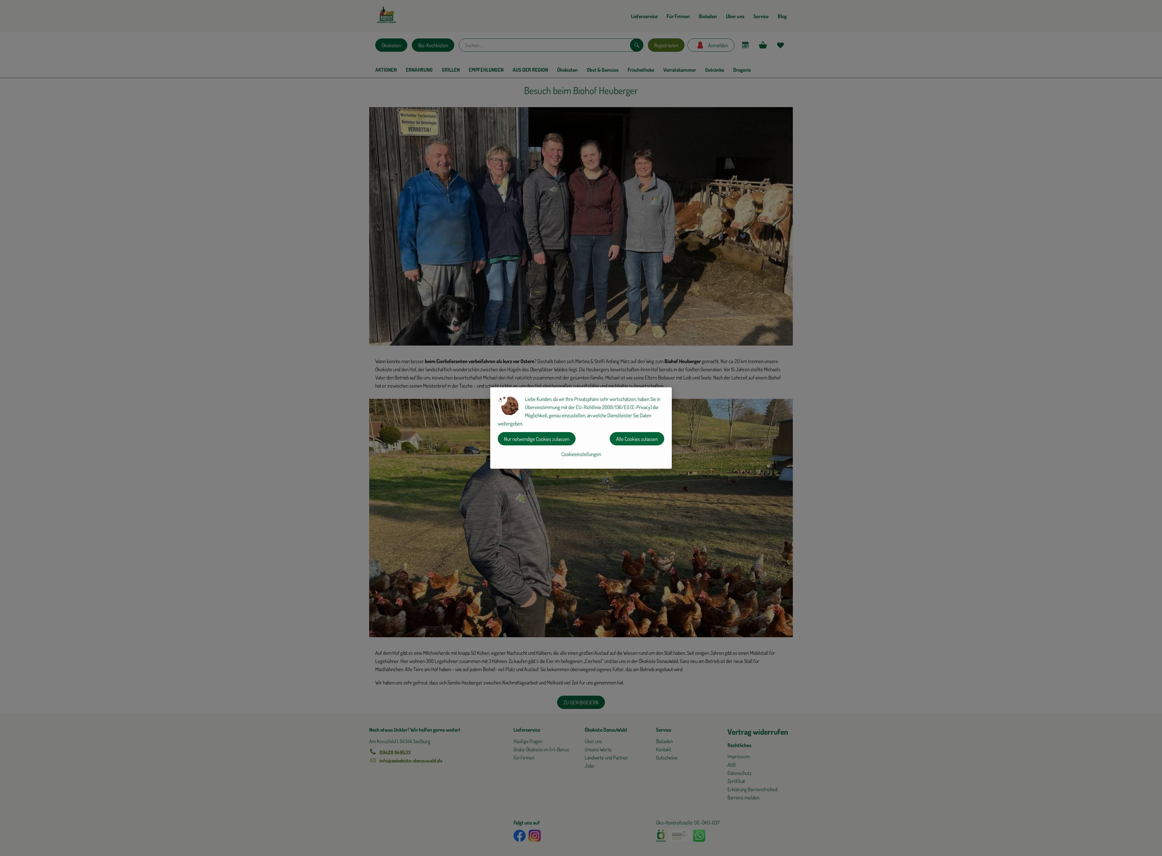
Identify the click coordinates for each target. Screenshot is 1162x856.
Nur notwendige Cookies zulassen (536, 439)
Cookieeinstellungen (581, 454)
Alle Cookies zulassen (637, 439)
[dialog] (581, 428)
